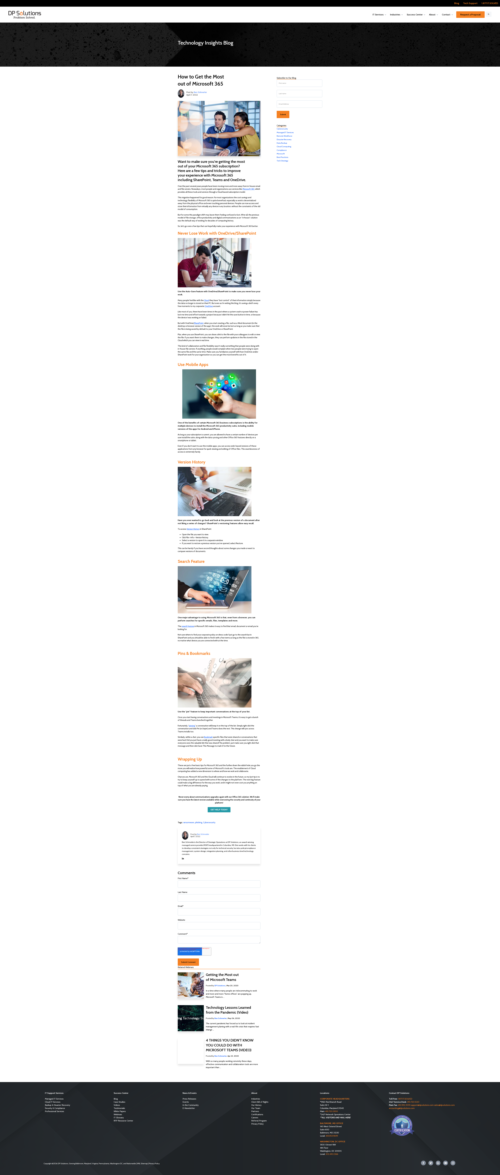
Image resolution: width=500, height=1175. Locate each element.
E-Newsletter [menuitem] (189, 1108)
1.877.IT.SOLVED (490, 3)
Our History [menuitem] (256, 1105)
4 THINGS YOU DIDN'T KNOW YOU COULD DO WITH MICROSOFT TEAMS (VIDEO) (230, 1045)
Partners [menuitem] (255, 1111)
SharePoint (199, 323)
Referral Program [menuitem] (259, 1120)
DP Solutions (220, 985)
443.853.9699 (332, 1136)
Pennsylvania (104, 1163)
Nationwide (131, 1163)
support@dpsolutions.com (422, 1105)
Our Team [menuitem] (255, 1108)
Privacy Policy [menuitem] (257, 1124)
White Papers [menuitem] (120, 1111)
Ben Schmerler (200, 92)
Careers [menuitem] (254, 1117)
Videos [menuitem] (117, 1105)
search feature (188, 626)
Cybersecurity (209, 822)
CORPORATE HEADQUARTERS (334, 1099)
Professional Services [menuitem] (54, 1111)
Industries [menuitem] (255, 1099)
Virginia (95, 1163)
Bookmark (208, 737)
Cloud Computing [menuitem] (284, 146)
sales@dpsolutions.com (444, 1105)
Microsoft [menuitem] (281, 154)
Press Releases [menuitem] (189, 1099)
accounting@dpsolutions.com (402, 1108)
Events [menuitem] (186, 1102)
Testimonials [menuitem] (119, 1108)
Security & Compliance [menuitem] (55, 1108)
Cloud (206, 300)
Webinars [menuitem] (118, 1114)
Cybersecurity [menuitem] (282, 129)
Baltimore (79, 1163)
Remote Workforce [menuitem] (284, 136)
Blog (456, 3)
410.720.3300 (331, 1111)
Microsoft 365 (248, 189)
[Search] (489, 14)
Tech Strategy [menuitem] (282, 161)
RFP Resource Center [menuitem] (123, 1120)
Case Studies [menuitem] (119, 1102)
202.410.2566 (332, 1154)
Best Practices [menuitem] (282, 157)
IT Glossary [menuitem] (119, 1117)
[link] (24, 14)
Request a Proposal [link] (470, 14)
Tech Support (470, 3)
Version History (193, 529)
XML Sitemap (142, 1163)
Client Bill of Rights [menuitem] (259, 1102)
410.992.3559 (404, 1105)
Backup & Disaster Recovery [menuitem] (57, 1105)
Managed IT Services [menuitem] (285, 132)
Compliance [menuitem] (282, 150)
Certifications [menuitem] (257, 1114)
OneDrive (209, 306)
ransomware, (189, 822)
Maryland (87, 1163)
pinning (192, 726)
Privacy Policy (154, 1163)
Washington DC (116, 1163)
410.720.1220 (413, 1102)
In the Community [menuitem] (191, 1105)
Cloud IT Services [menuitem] (52, 1102)
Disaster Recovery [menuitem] (284, 139)
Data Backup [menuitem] (282, 143)
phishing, (199, 822)
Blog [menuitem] (116, 1099)
